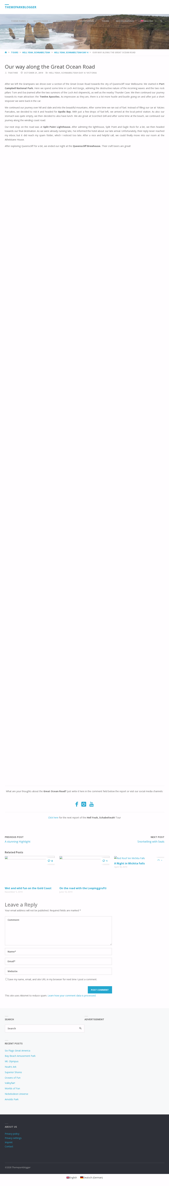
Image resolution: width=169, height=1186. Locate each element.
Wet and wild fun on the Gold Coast (28, 888)
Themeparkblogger (20, 7)
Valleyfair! (10, 1083)
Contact (9, 1146)
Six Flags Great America (17, 1050)
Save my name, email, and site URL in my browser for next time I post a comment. (52, 979)
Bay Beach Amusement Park (20, 1055)
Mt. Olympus (11, 1061)
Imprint (9, 1142)
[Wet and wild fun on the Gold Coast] (30, 870)
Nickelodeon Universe (16, 1093)
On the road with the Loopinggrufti (82, 888)
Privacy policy (12, 1133)
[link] (161, 21)
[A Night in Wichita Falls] (139, 858)
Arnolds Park (11, 1099)
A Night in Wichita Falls (129, 863)
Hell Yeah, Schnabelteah (36, 52)
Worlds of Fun (12, 1088)
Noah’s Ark (10, 1066)
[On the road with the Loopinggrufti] (84, 870)
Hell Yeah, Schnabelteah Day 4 (71, 52)
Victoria (92, 72)
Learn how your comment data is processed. (72, 995)
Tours (14, 52)
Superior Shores (13, 1072)
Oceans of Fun (12, 1077)
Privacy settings (13, 1138)
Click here (53, 817)
